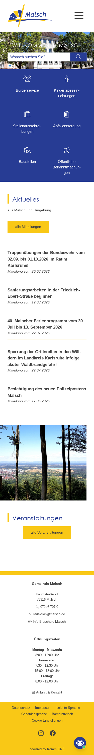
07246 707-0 (49, 607)
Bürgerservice (27, 90)
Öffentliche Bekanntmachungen (67, 167)
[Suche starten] (78, 56)
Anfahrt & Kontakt (49, 692)
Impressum (43, 708)
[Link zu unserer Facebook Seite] (53, 733)
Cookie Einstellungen (47, 720)
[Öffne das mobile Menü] (78, 15)
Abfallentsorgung (66, 126)
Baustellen (27, 161)
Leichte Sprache (68, 708)
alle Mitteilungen (28, 227)
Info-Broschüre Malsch (49, 621)
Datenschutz (21, 708)
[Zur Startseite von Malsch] (30, 15)
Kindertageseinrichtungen (66, 93)
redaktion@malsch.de (49, 614)
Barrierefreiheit (62, 714)
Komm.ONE (56, 749)
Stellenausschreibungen (27, 129)
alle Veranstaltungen (47, 532)
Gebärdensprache (34, 714)
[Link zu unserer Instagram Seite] (41, 733)
